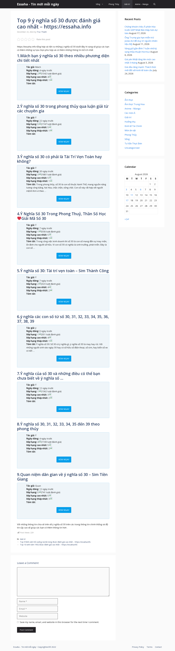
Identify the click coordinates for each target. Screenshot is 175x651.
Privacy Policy (138, 647)
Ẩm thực (129, 99)
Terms (149, 647)
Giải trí (127, 4)
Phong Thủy (114, 4)
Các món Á (130, 112)
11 (132, 195)
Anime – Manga (141, 4)
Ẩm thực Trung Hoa (135, 104)
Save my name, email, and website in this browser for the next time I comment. (59, 622)
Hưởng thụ (130, 121)
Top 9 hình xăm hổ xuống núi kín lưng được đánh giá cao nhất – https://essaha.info (55, 542)
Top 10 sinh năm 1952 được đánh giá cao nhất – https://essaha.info (48, 544)
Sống (98, 4)
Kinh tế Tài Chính (133, 126)
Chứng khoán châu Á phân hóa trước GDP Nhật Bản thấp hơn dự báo (141, 30)
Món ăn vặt (130, 130)
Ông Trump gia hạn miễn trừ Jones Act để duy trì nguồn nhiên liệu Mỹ (141, 41)
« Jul (127, 219)
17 (127, 200)
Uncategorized (132, 147)
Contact (158, 647)
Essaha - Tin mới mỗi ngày (38, 4)
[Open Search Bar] (154, 4)
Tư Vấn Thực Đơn (133, 143)
